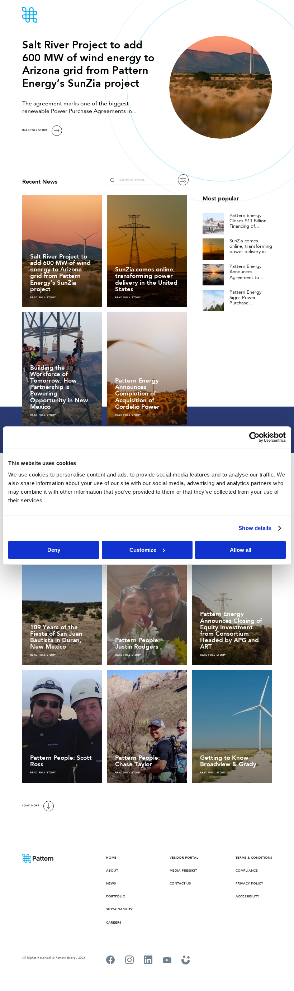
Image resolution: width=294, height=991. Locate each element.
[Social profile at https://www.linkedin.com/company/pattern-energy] (148, 961)
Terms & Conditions (254, 857)
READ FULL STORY (35, 130)
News (111, 883)
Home (111, 857)
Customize (142, 550)
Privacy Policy (249, 883)
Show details (254, 528)
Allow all (240, 550)
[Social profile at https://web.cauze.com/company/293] (185, 961)
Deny (53, 550)
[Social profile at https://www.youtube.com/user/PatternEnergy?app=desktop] (167, 961)
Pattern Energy (49, 15)
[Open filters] (183, 179)
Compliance (247, 870)
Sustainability (119, 909)
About (112, 870)
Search (112, 180)
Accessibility (247, 896)
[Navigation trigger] (268, 15)
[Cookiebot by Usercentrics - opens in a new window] (254, 437)
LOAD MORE (30, 806)
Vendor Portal (184, 857)
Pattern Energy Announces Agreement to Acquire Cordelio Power (247, 277)
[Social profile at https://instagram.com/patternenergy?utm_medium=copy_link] (129, 961)
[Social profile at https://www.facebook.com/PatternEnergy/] (110, 961)
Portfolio (115, 896)
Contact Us (180, 883)
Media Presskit (183, 870)
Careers (113, 922)
